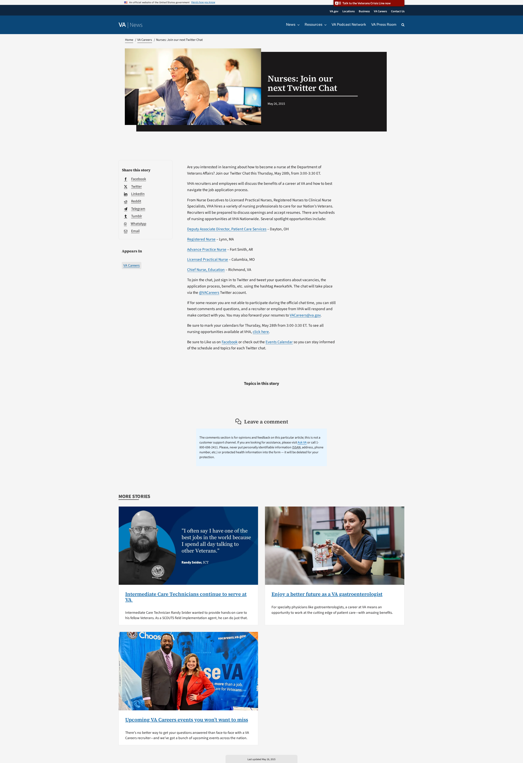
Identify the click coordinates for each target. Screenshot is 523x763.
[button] (403, 25)
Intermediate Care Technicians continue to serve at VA (186, 597)
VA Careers (131, 265)
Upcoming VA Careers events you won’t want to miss (186, 719)
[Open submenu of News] (297, 25)
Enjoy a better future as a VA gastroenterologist (327, 594)
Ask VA (302, 442)
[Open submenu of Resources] (324, 25)
